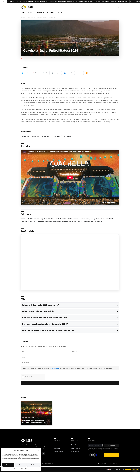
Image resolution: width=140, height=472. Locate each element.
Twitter (79, 73)
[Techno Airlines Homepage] (27, 440)
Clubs (60, 13)
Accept (8, 465)
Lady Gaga (45, 136)
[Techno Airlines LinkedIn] (43, 453)
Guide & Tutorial (75, 448)
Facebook (68, 73)
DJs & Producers (75, 455)
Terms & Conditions (114, 463)
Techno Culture (75, 451)
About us (56, 445)
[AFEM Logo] (93, 455)
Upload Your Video (112, 455)
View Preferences (33, 465)
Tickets (36, 73)
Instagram (56, 73)
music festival (96, 93)
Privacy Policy (24, 468)
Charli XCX (25, 136)
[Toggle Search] (118, 7)
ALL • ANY (135, 469)
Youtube (89, 73)
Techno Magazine (76, 445)
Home (23, 13)
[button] (39, 450)
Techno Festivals (31, 17)
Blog (30, 13)
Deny (20, 465)
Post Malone (56, 136)
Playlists (50, 13)
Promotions (57, 455)
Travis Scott (68, 136)
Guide (45, 73)
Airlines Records (58, 451)
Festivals (40, 13)
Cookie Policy (17, 468)
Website (25, 73)
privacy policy (54, 368)
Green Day (35, 136)
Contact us (57, 448)
